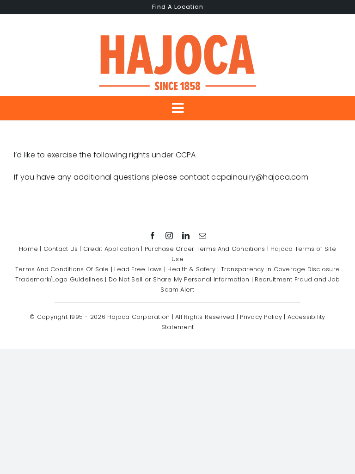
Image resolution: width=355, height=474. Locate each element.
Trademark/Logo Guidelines (59, 279)
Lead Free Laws (138, 269)
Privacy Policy (261, 317)
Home (28, 249)
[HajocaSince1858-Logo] (177, 31)
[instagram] (169, 235)
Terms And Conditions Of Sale (62, 269)
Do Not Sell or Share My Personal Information (179, 279)
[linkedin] (186, 235)
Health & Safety (191, 269)
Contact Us (60, 249)
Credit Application (111, 249)
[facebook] (152, 235)
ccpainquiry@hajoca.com (259, 177)
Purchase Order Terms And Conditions (205, 249)
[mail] (202, 235)
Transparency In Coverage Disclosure (280, 269)
